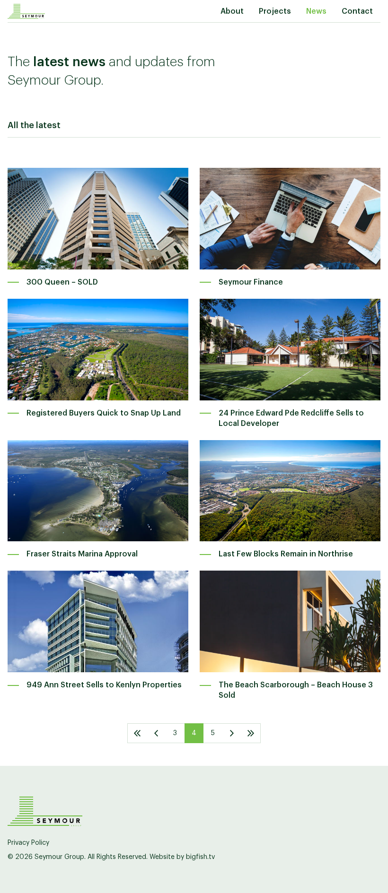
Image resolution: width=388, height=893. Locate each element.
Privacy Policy (28, 843)
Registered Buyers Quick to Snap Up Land (103, 413)
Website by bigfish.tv (182, 857)
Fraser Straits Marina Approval (82, 554)
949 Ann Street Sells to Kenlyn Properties (104, 685)
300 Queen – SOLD (62, 282)
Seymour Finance (251, 282)
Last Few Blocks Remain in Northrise (286, 554)
